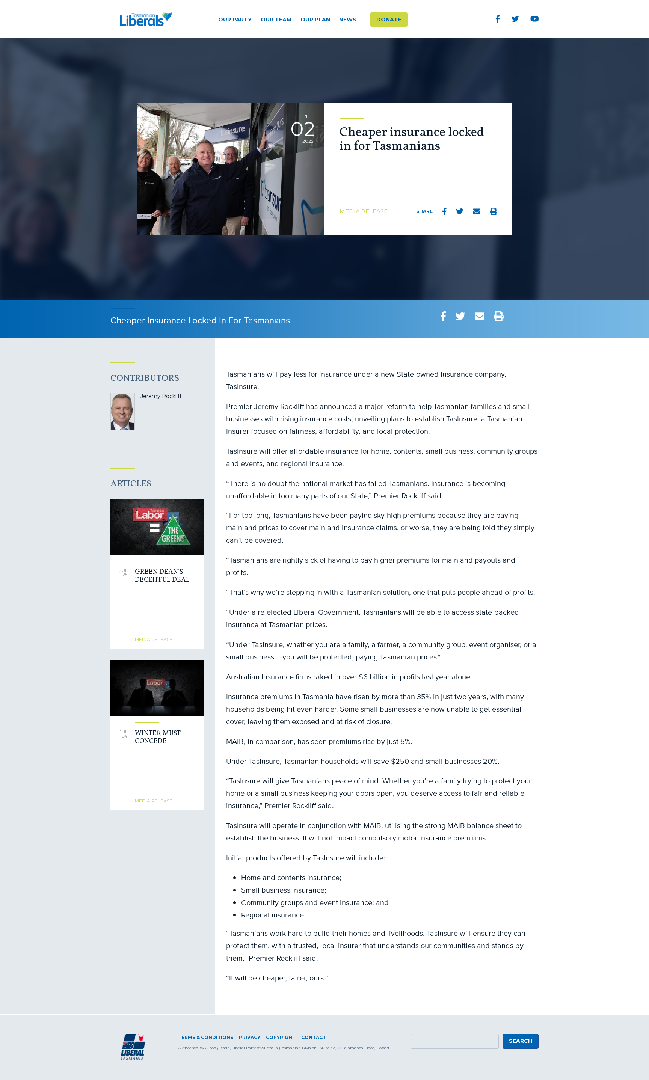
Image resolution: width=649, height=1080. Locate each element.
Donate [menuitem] (388, 19)
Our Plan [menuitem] (315, 19)
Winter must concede (157, 738)
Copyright (281, 1037)
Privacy (249, 1037)
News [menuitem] (347, 19)
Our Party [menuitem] (235, 19)
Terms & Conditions (205, 1037)
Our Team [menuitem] (276, 19)
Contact (313, 1037)
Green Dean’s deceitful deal (162, 576)
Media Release (364, 211)
